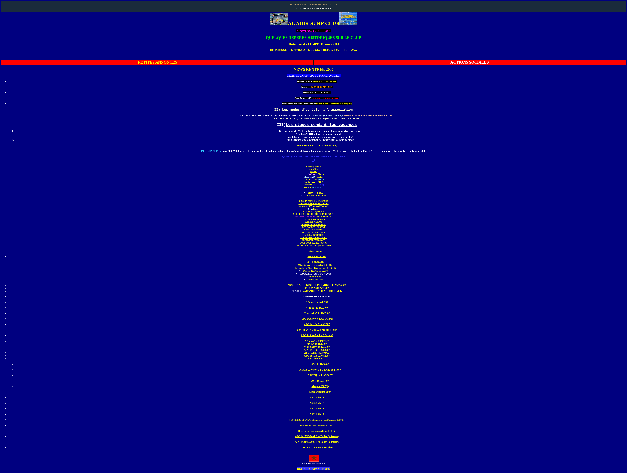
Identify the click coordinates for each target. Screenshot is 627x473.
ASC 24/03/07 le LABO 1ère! (317, 318)
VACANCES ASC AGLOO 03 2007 (322, 291)
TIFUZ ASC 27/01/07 (317, 288)
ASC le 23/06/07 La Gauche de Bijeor (320, 369)
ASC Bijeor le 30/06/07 (320, 375)
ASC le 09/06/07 (317, 358)
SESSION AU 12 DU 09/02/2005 (313, 201)
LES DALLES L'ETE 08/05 (313, 224)
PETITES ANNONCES (157, 62)
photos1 (316, 206)
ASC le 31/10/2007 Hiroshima (317, 447)
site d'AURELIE (324, 216)
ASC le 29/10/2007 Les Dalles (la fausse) (317, 441)
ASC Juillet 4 (316, 414)
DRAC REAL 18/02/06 (315, 270)
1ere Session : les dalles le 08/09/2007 (317, 425)
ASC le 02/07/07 (320, 380)
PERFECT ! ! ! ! (311, 179)
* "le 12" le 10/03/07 (317, 307)
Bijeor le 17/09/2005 (315, 251)
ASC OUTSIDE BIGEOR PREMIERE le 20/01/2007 (316, 285)
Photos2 (324, 206)
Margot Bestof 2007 (320, 392)
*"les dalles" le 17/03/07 (317, 346)
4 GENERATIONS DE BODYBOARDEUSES (313, 214)
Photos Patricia (315, 279)
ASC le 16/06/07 (320, 364)
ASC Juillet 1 (316, 397)
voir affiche (313, 169)
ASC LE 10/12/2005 (315, 262)
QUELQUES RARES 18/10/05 (314, 243)
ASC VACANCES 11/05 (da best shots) (313, 245)
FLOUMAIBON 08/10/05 (313, 240)
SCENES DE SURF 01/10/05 (313, 237)
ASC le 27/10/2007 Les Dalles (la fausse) (317, 436)
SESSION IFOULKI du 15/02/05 (314, 203)
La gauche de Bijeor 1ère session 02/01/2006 (315, 268)
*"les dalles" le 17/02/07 (317, 313)
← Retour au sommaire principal (313, 8)
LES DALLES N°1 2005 (315, 196)
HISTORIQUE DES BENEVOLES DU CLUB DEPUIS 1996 (304, 50)
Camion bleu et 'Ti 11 (313, 182)
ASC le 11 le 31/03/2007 (317, 324)
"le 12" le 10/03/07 (317, 344)
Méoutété (307, 184)
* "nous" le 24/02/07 (317, 302)
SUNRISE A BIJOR (313, 222)
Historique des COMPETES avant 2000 (314, 44)
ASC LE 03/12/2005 (317, 256)
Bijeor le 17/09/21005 (314, 229)
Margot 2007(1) (320, 386)
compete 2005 (305, 206)
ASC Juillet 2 (316, 403)
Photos (321, 174)
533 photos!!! (318, 211)
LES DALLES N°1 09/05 (313, 227)
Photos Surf (315, 276)
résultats (313, 171)
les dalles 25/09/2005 (313, 235)
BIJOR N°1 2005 (315, 193)
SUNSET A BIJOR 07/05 (313, 219)
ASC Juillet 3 (316, 408)
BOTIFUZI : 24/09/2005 (313, 232)
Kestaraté (308, 187)
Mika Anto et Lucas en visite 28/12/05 (315, 265)
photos (320, 177)
